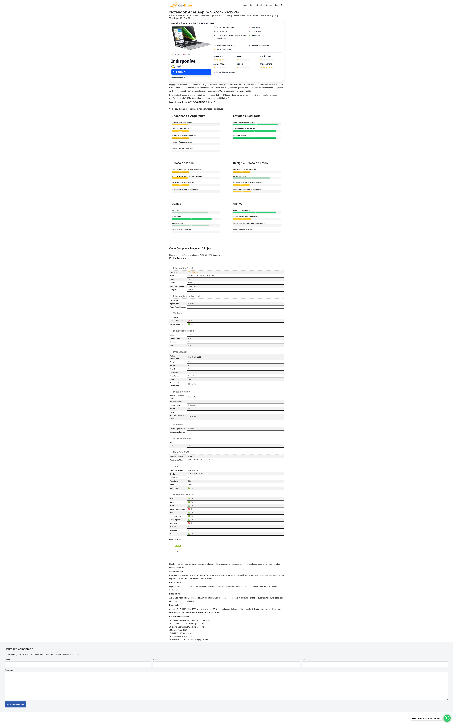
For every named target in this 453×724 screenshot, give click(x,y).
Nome (7, 660)
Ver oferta (179, 72)
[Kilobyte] (181, 5)
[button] (282, 5)
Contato (269, 5)
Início (245, 5)
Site (303, 660)
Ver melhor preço (178, 77)
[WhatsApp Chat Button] (447, 718)
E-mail (156, 660)
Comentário (10, 670)
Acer (173, 85)
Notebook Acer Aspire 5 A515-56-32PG (192, 23)
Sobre (277, 5)
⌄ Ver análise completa (224, 72)
